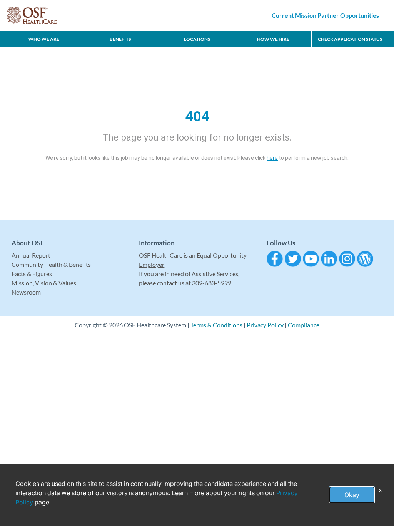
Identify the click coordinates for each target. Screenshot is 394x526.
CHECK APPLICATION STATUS (350, 39)
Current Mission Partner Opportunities (325, 15)
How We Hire (273, 39)
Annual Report (31, 255)
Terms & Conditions (216, 324)
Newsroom (26, 292)
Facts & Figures (32, 273)
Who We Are (43, 39)
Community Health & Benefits (51, 264)
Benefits (120, 39)
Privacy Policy (265, 324)
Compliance (303, 324)
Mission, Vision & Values (44, 282)
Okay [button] (351, 495)
